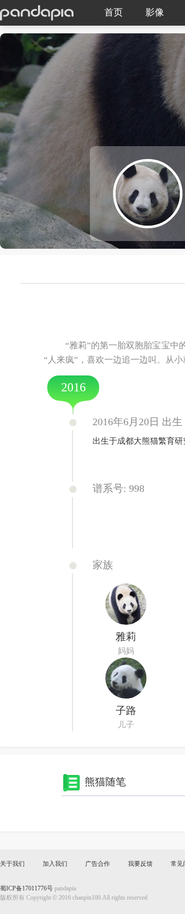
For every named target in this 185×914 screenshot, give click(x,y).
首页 (113, 13)
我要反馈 (140, 864)
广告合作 (97, 864)
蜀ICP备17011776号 (26, 888)
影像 (154, 13)
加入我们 (55, 864)
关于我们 (12, 864)
